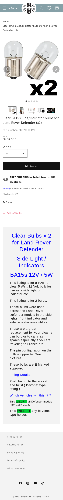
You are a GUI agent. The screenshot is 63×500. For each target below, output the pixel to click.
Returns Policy (15, 444)
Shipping (6, 188)
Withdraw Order (16, 468)
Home (6, 21)
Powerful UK (25, 496)
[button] (4, 8)
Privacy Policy (14, 436)
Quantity (7, 146)
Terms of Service (16, 460)
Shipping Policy (15, 452)
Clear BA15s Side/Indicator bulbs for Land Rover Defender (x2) (30, 28)
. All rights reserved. (40, 496)
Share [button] (9, 202)
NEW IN (13, 8)
